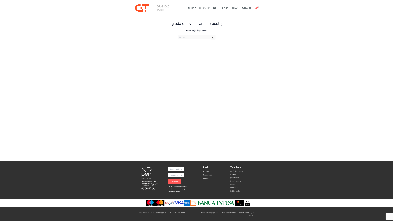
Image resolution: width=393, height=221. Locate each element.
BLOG (215, 8)
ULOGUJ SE (246, 8)
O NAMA (235, 8)
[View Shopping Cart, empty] (256, 8)
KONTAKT (224, 8)
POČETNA (192, 8)
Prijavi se (174, 182)
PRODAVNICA (204, 8)
